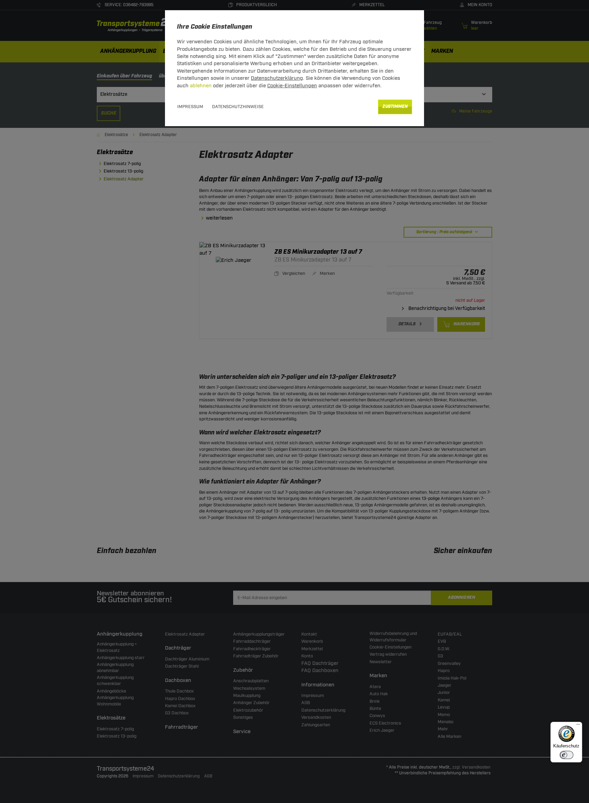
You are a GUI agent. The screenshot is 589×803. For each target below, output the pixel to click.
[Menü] (578, 726)
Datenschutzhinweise (238, 106)
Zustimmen (395, 106)
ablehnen (201, 86)
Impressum (190, 106)
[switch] (566, 755)
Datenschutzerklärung (277, 78)
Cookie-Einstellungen (292, 86)
